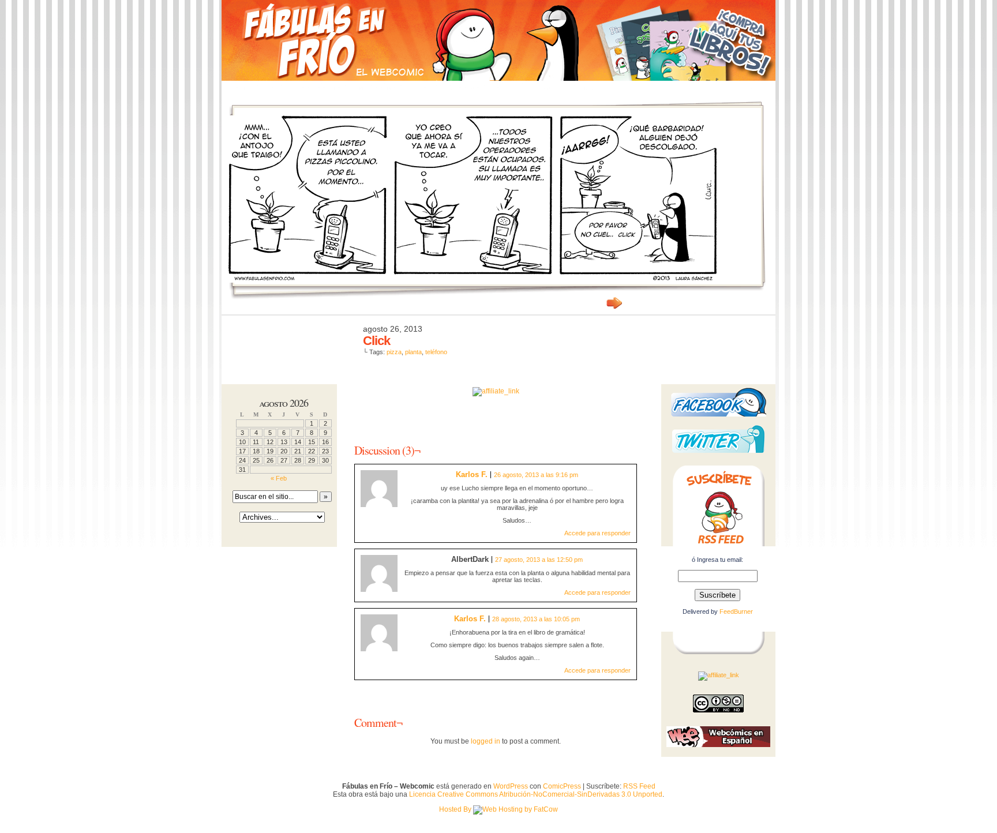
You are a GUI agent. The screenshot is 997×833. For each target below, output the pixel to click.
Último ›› (648, 303)
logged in (485, 741)
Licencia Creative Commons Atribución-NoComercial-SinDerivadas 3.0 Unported (535, 794)
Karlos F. (472, 474)
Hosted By (456, 809)
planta (413, 351)
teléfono (436, 351)
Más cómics (380, 88)
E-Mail (551, 88)
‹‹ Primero (562, 303)
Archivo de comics (450, 88)
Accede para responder (597, 533)
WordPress (510, 786)
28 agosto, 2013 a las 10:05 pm (536, 619)
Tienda (586, 88)
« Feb (279, 478)
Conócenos (325, 88)
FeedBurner (736, 611)
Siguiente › (619, 303)
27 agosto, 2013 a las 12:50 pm (539, 559)
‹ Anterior (590, 303)
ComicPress (562, 786)
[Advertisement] (496, 413)
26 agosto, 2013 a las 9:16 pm (536, 474)
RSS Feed (639, 786)
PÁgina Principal (259, 88)
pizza (394, 351)
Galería (513, 88)
